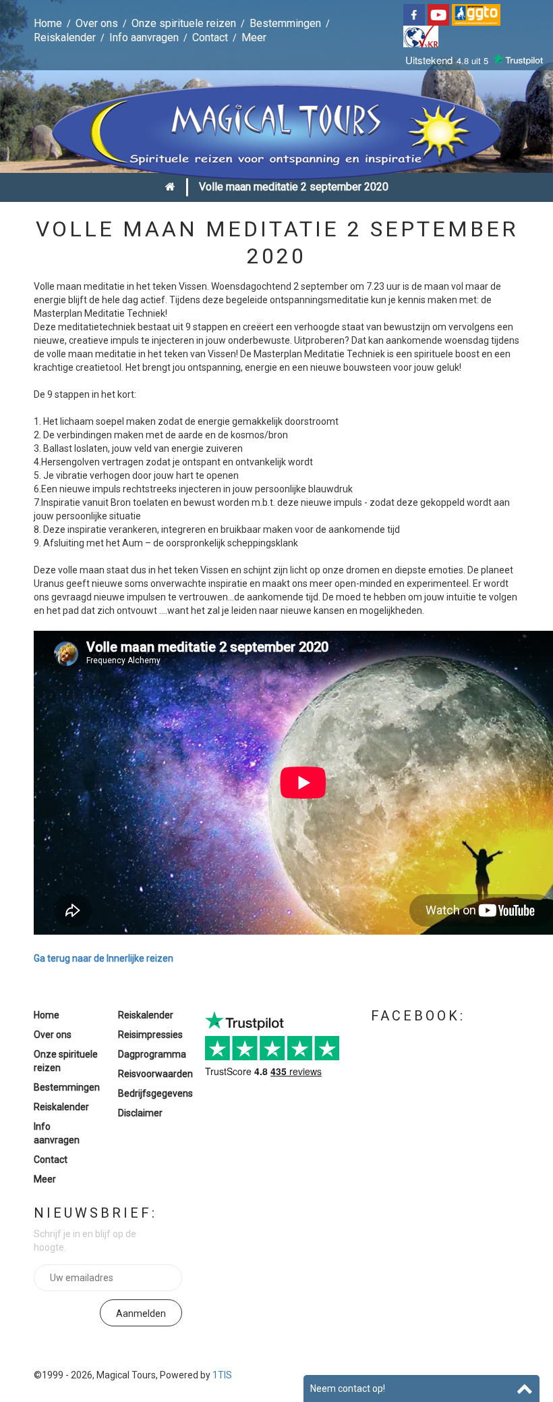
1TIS (222, 1375)
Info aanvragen (144, 37)
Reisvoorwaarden (155, 1073)
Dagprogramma (152, 1054)
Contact (210, 37)
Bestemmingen (285, 23)
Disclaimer (140, 1113)
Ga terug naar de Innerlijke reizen (103, 958)
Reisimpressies (150, 1034)
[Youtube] (440, 14)
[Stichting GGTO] (478, 14)
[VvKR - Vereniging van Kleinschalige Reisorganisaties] (422, 35)
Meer (253, 37)
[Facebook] (415, 14)
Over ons (97, 23)
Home (48, 23)
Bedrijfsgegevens (155, 1093)
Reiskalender (65, 37)
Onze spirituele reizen (184, 23)
